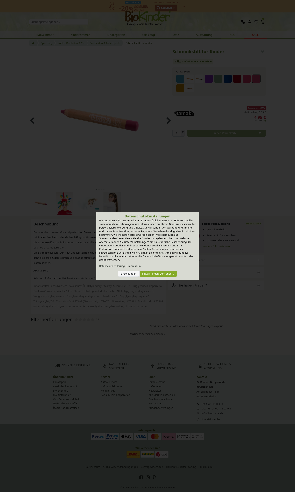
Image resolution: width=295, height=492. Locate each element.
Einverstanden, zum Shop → (158, 273)
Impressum (134, 266)
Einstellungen (128, 273)
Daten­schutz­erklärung (112, 266)
